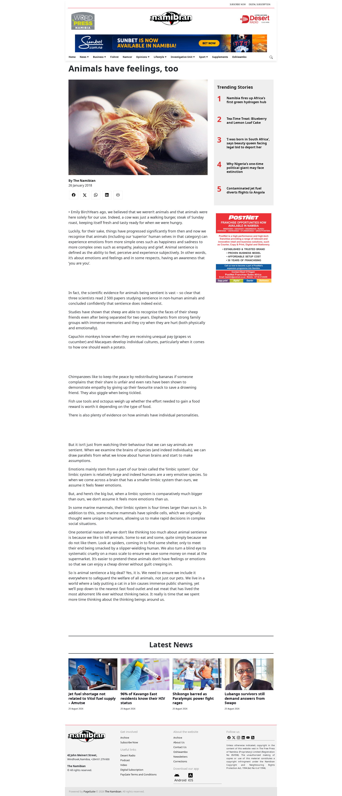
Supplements (220, 57)
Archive (124, 737)
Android (180, 780)
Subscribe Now (238, 4)
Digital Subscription (259, 4)
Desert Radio (127, 755)
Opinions (141, 57)
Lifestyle (159, 57)
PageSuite (89, 791)
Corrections (180, 761)
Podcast (125, 760)
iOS (190, 780)
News (83, 57)
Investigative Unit (181, 57)
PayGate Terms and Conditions (138, 774)
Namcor (127, 57)
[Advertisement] (138, 278)
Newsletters (180, 756)
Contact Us (179, 747)
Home (72, 57)
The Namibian (84, 180)
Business (98, 57)
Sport (202, 57)
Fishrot (114, 57)
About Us (178, 742)
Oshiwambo (239, 57)
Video (123, 765)
